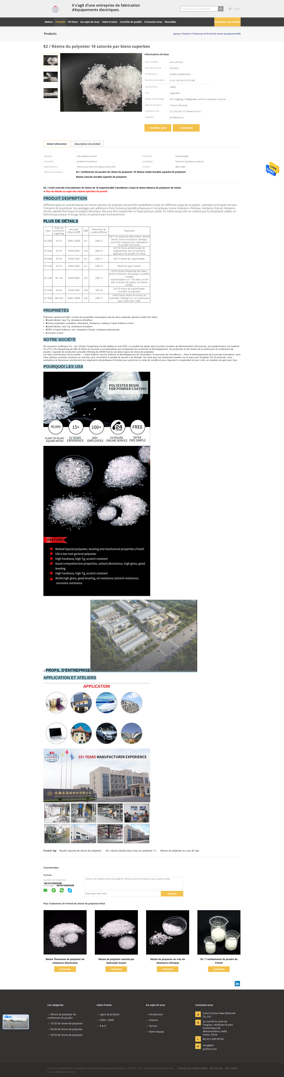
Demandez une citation (227, 21)
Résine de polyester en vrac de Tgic (179, 850)
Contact (172, 893)
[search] (221, 8)
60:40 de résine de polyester (66, 1029)
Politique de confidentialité (192, 1068)
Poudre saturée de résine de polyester (80, 850)
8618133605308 (65, 885)
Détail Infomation (57, 143)
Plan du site (216, 1068)
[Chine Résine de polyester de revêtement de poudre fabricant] (55, 8)
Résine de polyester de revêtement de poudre (61, 1016)
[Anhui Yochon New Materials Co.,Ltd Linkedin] (237, 983)
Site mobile (231, 1068)
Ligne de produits (109, 1014)
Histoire (153, 1020)
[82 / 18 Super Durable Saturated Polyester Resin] (51, 60)
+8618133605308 (52, 883)
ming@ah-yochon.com (210, 1047)
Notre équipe (156, 1031)
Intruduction (156, 1014)
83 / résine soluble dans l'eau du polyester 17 (131, 850)
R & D (103, 1025)
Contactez (186, 128)
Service (153, 1025)
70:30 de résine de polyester (66, 1023)
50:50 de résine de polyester (66, 1034)
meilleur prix (158, 128)
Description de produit (87, 143)
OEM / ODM (107, 1020)
